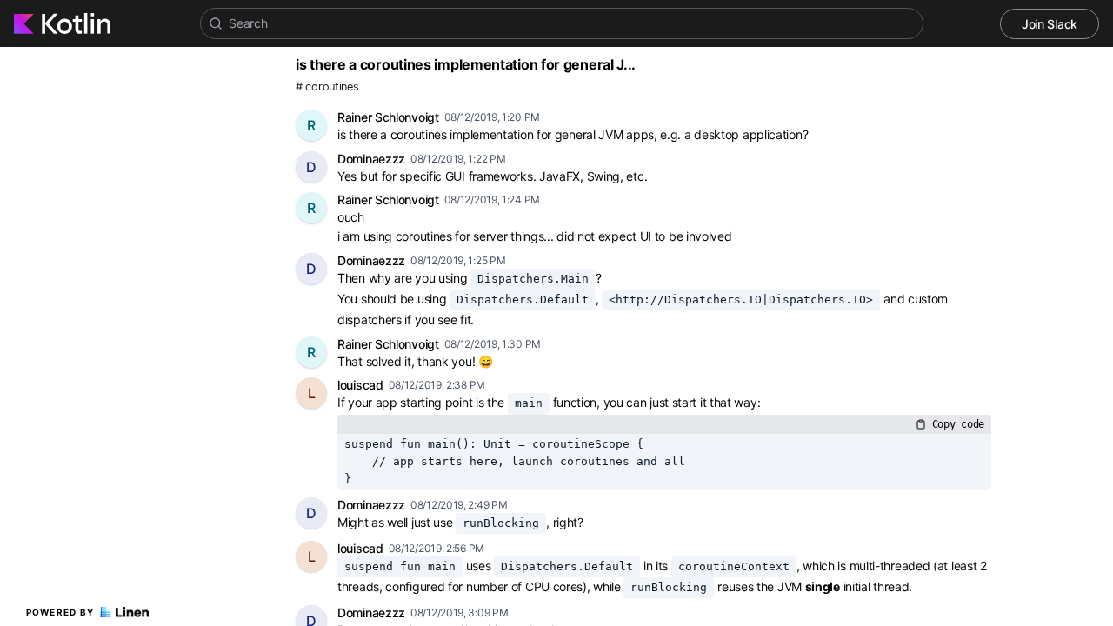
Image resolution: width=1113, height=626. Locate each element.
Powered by (60, 612)
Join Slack (1049, 24)
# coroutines (327, 86)
